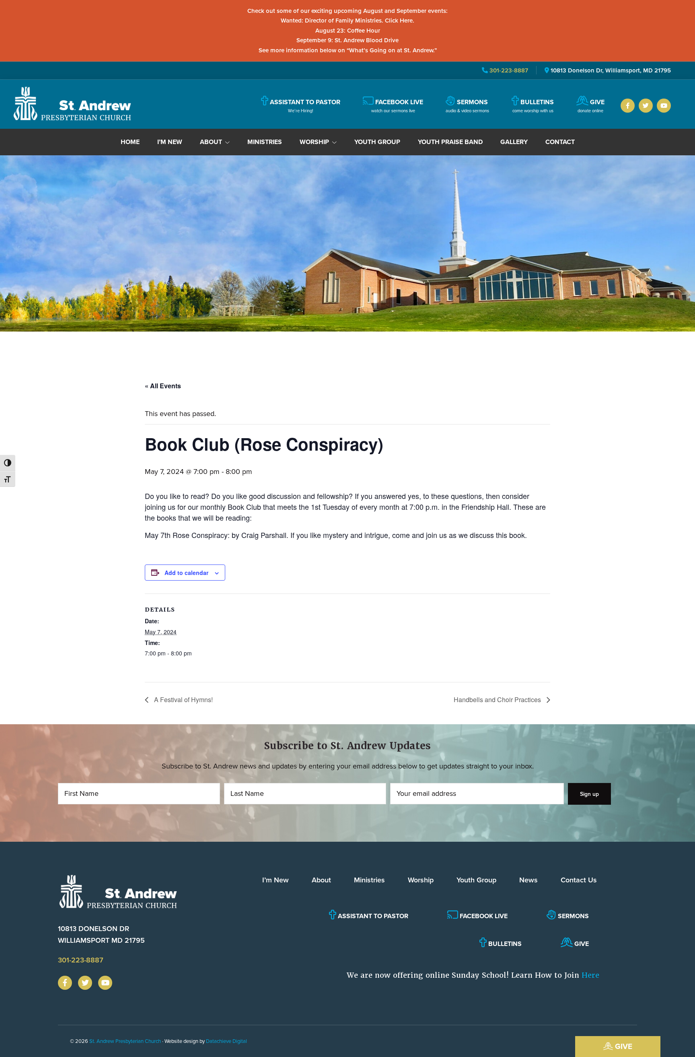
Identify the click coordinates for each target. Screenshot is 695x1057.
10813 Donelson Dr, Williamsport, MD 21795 (611, 70)
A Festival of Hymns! (182, 699)
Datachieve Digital (226, 1041)
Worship (421, 880)
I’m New (275, 880)
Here (590, 975)
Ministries (369, 880)
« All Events (163, 385)
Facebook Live (483, 916)
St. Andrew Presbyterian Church (125, 1041)
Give (622, 1046)
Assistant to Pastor (372, 916)
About (321, 880)
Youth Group (476, 880)
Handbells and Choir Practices (498, 699)
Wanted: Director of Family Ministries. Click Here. (347, 20)
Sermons (572, 916)
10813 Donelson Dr (101, 934)
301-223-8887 (508, 70)
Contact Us (579, 880)
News (528, 880)
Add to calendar (186, 573)
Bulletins (504, 943)
